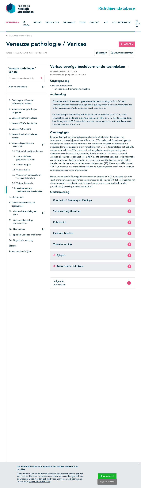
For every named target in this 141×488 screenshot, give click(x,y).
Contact (95, 22)
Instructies (52, 22)
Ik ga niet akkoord (107, 482)
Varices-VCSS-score (21, 129)
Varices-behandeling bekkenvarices (23, 222)
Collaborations (121, 22)
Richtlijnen (12, 22)
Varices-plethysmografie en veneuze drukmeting (28, 176)
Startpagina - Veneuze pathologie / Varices (22, 102)
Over (82, 22)
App (106, 22)
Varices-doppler (23, 165)
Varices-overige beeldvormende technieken (29, 189)
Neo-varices (19, 229)
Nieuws (37, 22)
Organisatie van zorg (23, 240)
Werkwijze (69, 22)
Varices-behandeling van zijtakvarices (23, 204)
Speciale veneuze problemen (27, 235)
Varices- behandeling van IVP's (25, 213)
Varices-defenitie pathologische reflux (25, 158)
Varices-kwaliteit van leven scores (24, 136)
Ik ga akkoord (107, 476)
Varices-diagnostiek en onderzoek (23, 145)
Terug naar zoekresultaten (20, 36)
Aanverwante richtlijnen (20, 251)
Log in (138, 25)
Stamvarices (18, 197)
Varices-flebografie (24, 183)
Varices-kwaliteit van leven (24, 118)
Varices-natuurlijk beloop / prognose (24, 111)
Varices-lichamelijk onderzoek (29, 151)
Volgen (128, 44)
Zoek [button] (26, 25)
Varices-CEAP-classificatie (24, 123)
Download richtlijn (123, 53)
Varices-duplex (23, 170)
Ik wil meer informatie (39, 482)
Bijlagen (102, 53)
